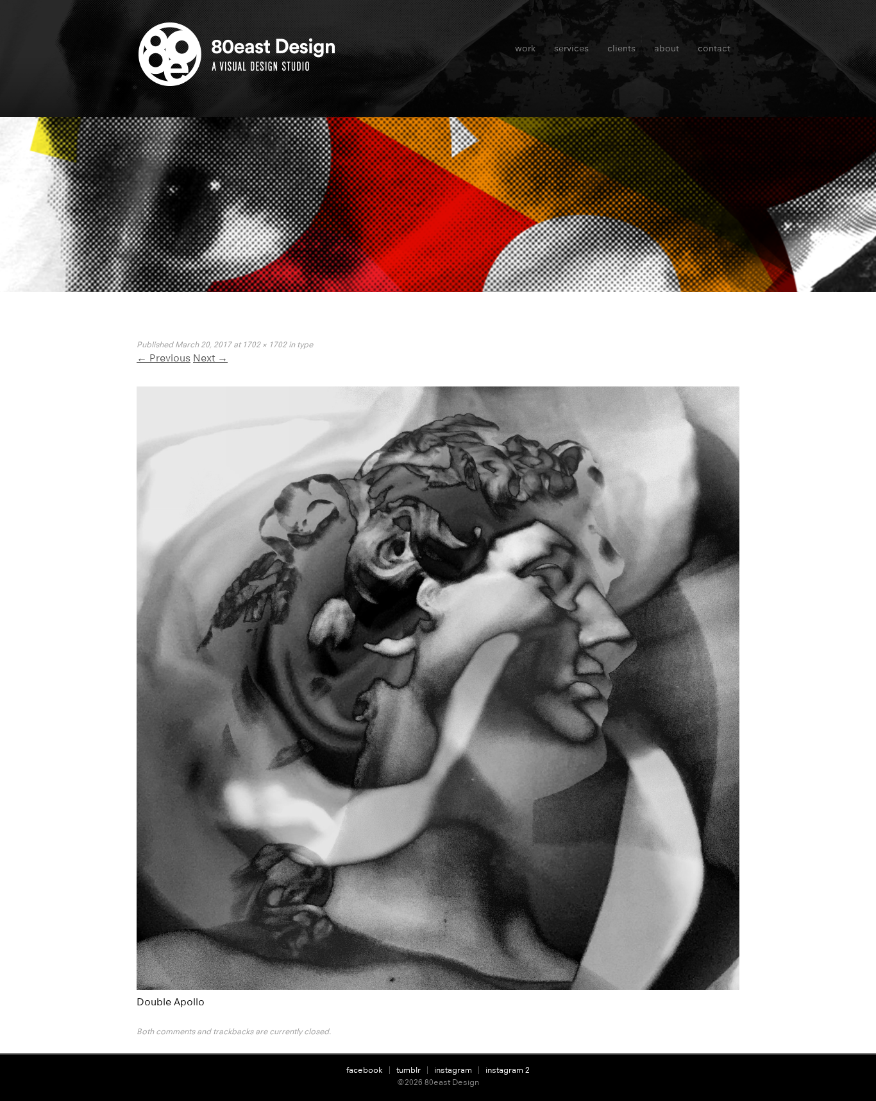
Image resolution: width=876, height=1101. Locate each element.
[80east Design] (241, 80)
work (525, 48)
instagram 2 (507, 1070)
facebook (364, 1070)
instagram (453, 1070)
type (305, 344)
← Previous (163, 358)
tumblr (408, 1070)
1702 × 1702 (264, 344)
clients (621, 48)
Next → (210, 358)
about (666, 48)
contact (714, 48)
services (571, 48)
